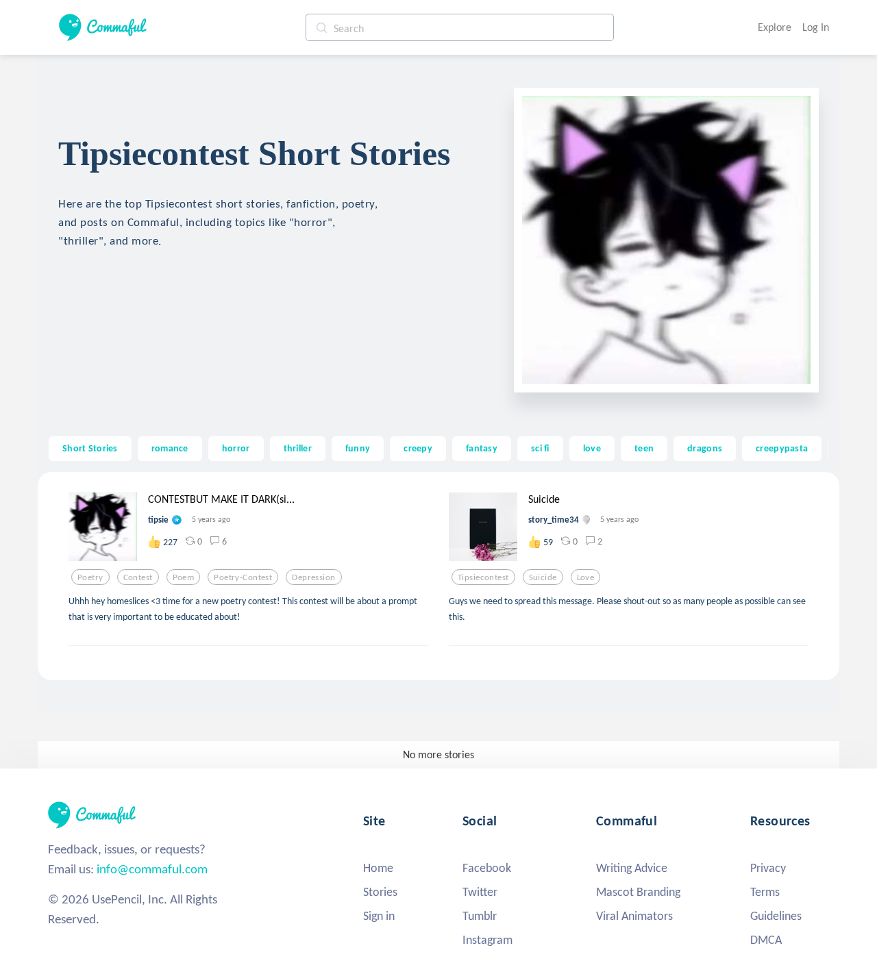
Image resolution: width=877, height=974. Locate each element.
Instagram (487, 939)
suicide (543, 577)
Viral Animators (634, 915)
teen (644, 448)
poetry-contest (243, 577)
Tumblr (479, 915)
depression (313, 577)
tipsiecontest (483, 577)
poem (184, 577)
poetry (90, 577)
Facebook (486, 867)
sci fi (540, 448)
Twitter (479, 891)
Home (378, 867)
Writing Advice (631, 867)
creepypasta (782, 448)
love (592, 448)
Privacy (768, 867)
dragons (704, 448)
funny (357, 448)
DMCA (766, 939)
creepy (418, 448)
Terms (765, 891)
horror (236, 448)
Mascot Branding (638, 891)
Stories (380, 891)
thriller (298, 448)
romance (169, 448)
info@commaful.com (152, 869)
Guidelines (776, 915)
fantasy (481, 448)
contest (138, 577)
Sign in (379, 915)
